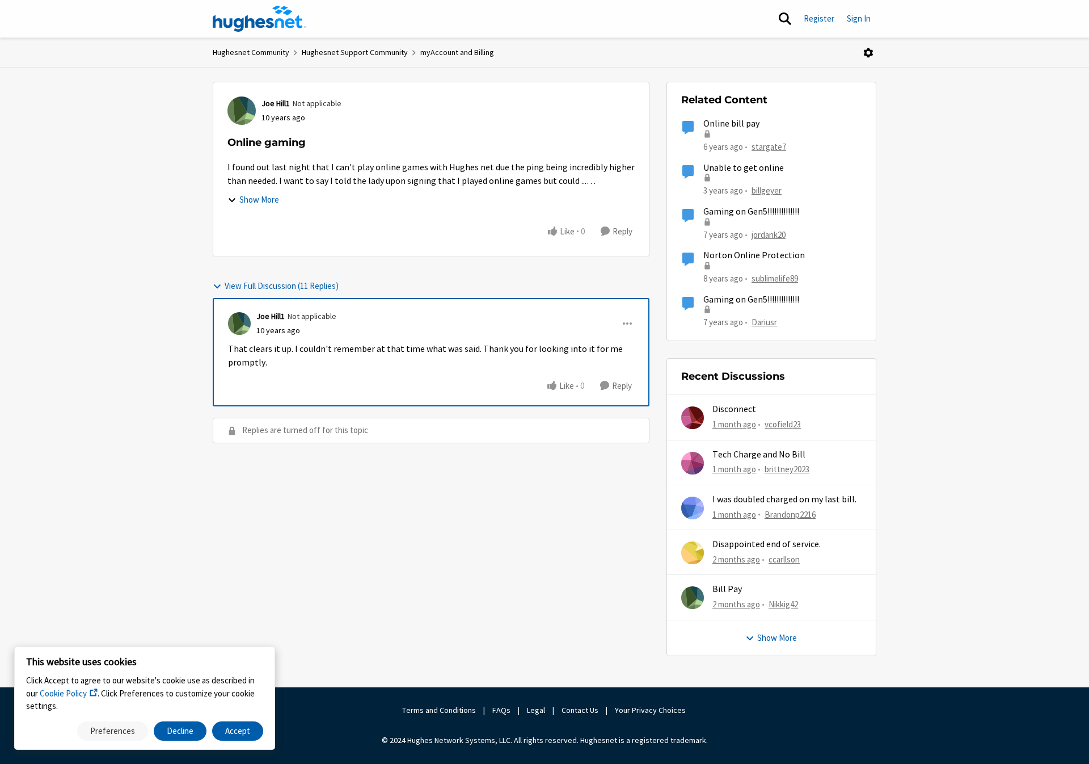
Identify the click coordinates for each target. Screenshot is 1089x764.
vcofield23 (783, 424)
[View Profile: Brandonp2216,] (692, 508)
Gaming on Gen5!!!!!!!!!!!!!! (751, 211)
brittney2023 (787, 469)
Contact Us (580, 710)
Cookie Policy (63, 693)
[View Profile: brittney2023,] (692, 463)
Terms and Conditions (439, 710)
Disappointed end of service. (766, 544)
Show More (259, 199)
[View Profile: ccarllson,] (692, 552)
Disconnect (734, 409)
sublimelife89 (775, 278)
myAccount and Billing (457, 52)
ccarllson (784, 559)
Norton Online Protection (754, 255)
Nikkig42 (783, 604)
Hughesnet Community (251, 52)
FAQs (501, 710)
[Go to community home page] (259, 19)
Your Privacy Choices (651, 710)
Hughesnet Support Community (355, 52)
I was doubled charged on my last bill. (784, 499)
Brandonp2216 (790, 514)
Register (819, 18)
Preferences (112, 730)
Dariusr (764, 322)
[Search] (785, 19)
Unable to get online (743, 168)
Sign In (859, 18)
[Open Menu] (868, 53)
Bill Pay (727, 589)
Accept (237, 730)
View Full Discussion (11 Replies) (282, 285)
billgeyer (767, 190)
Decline (180, 730)
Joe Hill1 (275, 103)
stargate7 (769, 146)
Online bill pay (731, 123)
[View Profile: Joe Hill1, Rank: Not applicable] (241, 110)
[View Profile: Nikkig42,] (692, 597)
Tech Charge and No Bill (758, 454)
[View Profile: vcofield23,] (692, 417)
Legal (536, 710)
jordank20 (769, 234)
